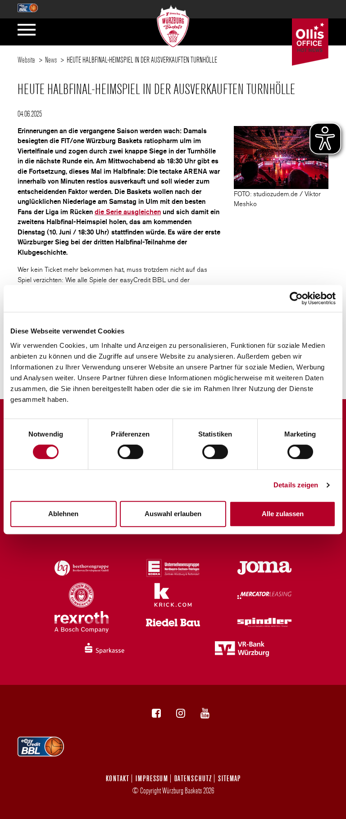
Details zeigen (295, 485)
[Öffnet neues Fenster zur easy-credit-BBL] (28, 5)
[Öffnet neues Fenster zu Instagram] (181, 713)
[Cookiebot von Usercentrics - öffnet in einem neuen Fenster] (296, 298)
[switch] (130, 452)
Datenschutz (193, 778)
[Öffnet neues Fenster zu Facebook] (156, 713)
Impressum (152, 778)
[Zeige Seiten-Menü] (27, 30)
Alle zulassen (283, 514)
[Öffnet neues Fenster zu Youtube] (205, 713)
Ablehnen (63, 514)
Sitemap (229, 778)
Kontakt (117, 778)
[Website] (173, 24)
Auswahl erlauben (173, 514)
